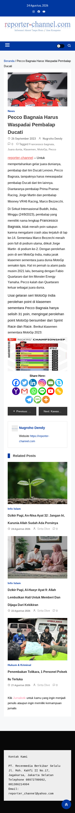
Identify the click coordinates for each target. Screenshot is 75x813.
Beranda (9, 61)
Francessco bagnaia (41, 144)
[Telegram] (29, 399)
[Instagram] (42, 383)
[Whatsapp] (34, 391)
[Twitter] (24, 383)
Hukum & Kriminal (19, 665)
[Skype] (59, 383)
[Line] (42, 391)
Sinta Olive (43, 528)
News (11, 111)
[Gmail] (24, 391)
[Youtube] (50, 391)
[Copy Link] (59, 391)
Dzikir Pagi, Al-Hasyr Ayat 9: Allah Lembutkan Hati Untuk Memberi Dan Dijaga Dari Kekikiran (34, 597)
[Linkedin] (33, 383)
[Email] (50, 383)
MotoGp (42, 149)
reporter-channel (20, 158)
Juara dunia (15, 149)
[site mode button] (60, 46)
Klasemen (30, 149)
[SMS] (37, 399)
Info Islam (14, 508)
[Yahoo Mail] (16, 391)
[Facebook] (16, 383)
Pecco (52, 149)
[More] (46, 399)
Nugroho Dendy (52, 138)
